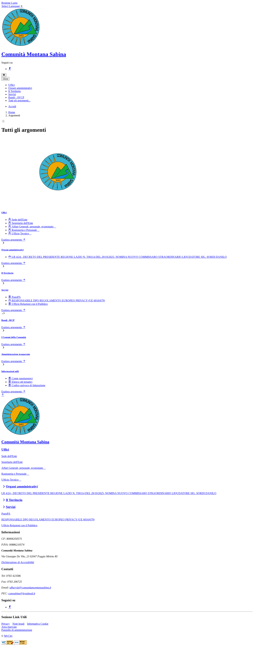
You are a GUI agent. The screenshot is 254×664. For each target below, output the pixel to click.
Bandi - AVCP (8, 320)
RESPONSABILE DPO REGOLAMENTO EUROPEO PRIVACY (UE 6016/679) (48, 519)
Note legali (18, 623)
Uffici (4, 212)
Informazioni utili (10, 371)
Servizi (4, 290)
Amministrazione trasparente (15, 354)
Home (11, 112)
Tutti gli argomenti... (19, 100)
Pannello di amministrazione (16, 630)
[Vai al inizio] (2, 395)
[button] (11, 84)
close (5, 79)
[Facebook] (9, 68)
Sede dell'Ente (9, 456)
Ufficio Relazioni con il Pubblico (19, 525)
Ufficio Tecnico (11, 479)
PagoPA (5, 513)
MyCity (8, 635)
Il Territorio (7, 273)
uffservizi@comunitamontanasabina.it (30, 587)
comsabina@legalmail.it (21, 593)
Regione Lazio (9, 2)
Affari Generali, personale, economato (23, 467)
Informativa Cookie (37, 623)
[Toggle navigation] (3, 75)
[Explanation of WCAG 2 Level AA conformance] (20, 643)
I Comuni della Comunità (13, 337)
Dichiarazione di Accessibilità (17, 562)
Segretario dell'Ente (12, 462)
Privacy (5, 623)
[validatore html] (7, 643)
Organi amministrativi (12, 249)
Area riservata (9, 626)
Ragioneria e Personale (15, 473)
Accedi (12, 106)
